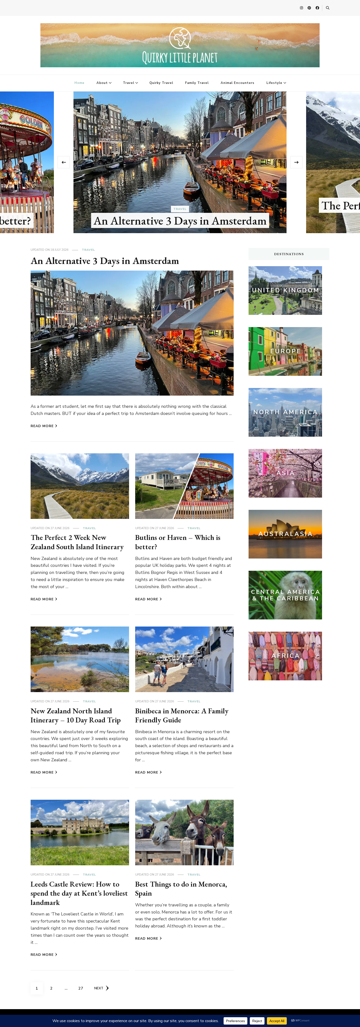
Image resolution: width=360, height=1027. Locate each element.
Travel (128, 83)
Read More (42, 426)
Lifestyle (274, 83)
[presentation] (64, 162)
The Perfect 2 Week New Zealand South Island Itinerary (77, 542)
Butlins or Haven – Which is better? (177, 542)
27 (82, 988)
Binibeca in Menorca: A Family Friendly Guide (181, 715)
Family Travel (197, 83)
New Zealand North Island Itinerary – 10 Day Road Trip (76, 715)
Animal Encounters (237, 83)
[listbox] (180, 162)
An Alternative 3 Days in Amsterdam (180, 220)
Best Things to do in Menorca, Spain (181, 888)
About (102, 83)
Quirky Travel (161, 83)
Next (98, 988)
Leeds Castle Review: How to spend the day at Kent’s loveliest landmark (79, 893)
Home (79, 83)
